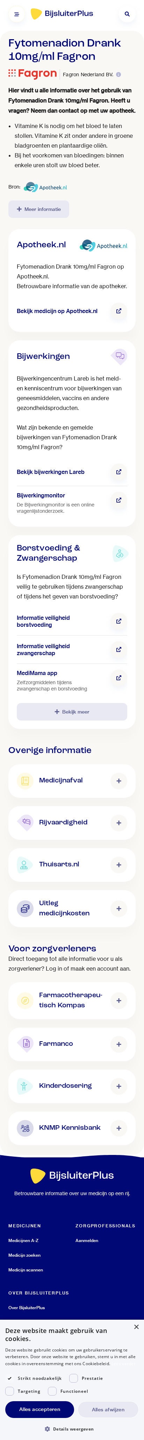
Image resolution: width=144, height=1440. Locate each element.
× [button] (136, 1327)
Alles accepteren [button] (39, 1409)
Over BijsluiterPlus (26, 1307)
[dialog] (72, 1380)
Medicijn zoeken (24, 1255)
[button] (72, 1428)
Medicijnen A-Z (23, 1240)
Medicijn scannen (25, 1269)
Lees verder (123, 1364)
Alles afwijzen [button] (108, 1409)
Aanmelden (86, 1240)
